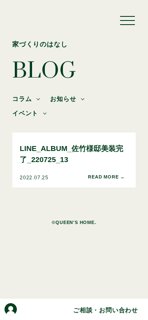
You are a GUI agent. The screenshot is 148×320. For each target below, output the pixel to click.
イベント (25, 113)
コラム (22, 99)
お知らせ (63, 99)
